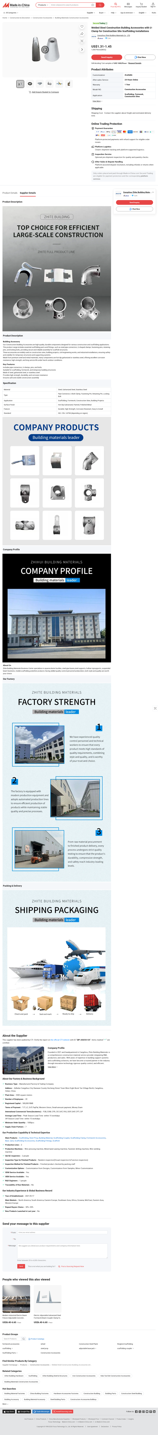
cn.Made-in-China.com (102, 1422)
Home (4, 18)
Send (21, 1266)
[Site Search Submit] (100, 5)
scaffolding (6, 1348)
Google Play (24, 1411)
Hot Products (28, 1419)
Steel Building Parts (57, 1399)
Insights (131, 1419)
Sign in (153, 6)
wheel (43, 1344)
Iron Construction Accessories (83, 1376)
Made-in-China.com (68, 1422)
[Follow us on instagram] (143, 1411)
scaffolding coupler (124, 1348)
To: (15, 1239)
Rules (154, 12)
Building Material (46, 1138)
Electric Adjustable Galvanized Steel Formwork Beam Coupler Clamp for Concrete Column (47, 1318)
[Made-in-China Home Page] (15, 5)
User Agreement (92, 1426)
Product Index (121, 1419)
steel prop (44, 1348)
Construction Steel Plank (88, 1344)
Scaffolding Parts (9, 1353)
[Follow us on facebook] (136, 1411)
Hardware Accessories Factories (66, 1393)
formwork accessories (10, 1344)
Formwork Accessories (96, 1138)
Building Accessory (11, 1399)
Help (112, 12)
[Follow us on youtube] (147, 1411)
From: (14, 1232)
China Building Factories (39, 1393)
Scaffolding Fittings (44, 1140)
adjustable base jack (87, 1348)
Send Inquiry (106, 57)
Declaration (105, 1426)
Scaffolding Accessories (25, 1140)
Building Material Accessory (34, 1399)
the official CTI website (60, 1040)
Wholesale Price (93, 1419)
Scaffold (56, 1140)
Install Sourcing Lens (64, 1411)
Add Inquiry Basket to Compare (45, 92)
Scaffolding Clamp (78, 1138)
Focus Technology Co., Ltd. (62, 1426)
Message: (12, 1245)
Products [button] (42, 5)
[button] (92, 5)
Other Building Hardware (13, 1376)
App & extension (126, 12)
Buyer (101, 12)
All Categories (11, 12)
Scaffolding (24, 1138)
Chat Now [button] (141, 57)
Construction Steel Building (131, 1393)
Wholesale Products (79, 1419)
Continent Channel (107, 1419)
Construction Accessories (42, 18)
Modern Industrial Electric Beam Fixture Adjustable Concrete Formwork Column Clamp (14, 1318)
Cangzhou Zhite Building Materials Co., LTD (113, 35)
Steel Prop (33, 1138)
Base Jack (9, 1140)
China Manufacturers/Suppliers (59, 1419)
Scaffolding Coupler (61, 1138)
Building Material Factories (14, 1393)
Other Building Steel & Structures (54, 1376)
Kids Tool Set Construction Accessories (115, 1376)
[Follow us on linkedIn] (154, 1411)
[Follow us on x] (140, 1411)
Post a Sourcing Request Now (71, 1266)
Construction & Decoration (20, 18)
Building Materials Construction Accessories (72, 18)
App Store (9, 1411)
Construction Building (92, 1393)
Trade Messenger (41, 1411)
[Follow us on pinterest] (150, 1411)
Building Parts (110, 1393)
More (4, 1404)
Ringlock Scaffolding (125, 1344)
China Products (41, 1419)
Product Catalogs (37, 1339)
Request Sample (134, 63)
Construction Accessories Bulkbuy (83, 1399)
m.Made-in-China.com (85, 1422)
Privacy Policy (116, 1426)
